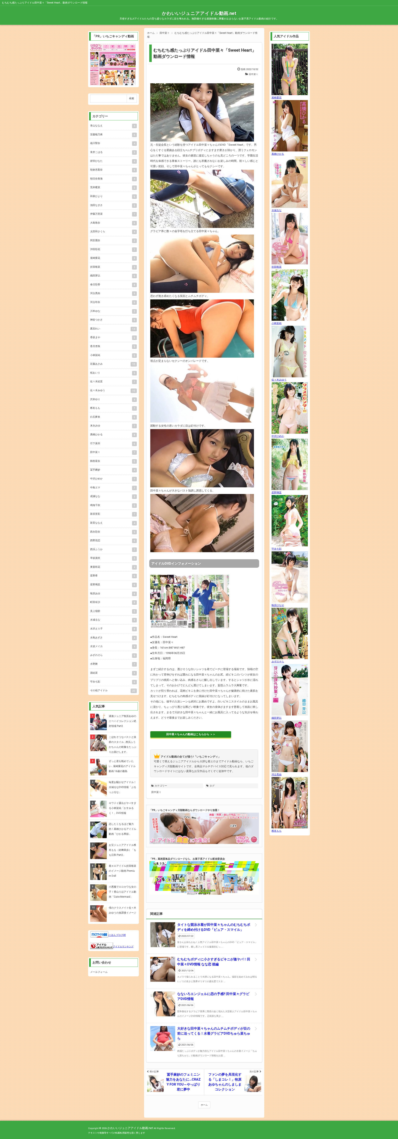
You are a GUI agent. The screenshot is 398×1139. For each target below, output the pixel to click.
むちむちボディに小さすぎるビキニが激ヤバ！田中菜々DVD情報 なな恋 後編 (213, 961)
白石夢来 (112, 417)
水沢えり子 (112, 629)
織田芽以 (112, 275)
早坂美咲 (112, 558)
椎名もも (112, 408)
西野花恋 (112, 540)
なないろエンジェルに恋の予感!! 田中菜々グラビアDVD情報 (213, 996)
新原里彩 (112, 514)
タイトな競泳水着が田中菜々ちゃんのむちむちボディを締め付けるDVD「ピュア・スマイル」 (213, 927)
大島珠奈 (112, 223)
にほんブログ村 (117, 935)
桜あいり (112, 373)
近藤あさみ (112, 364)
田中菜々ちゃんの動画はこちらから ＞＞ (190, 734)
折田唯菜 (112, 267)
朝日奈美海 (112, 178)
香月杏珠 (112, 346)
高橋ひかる (112, 434)
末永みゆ (112, 425)
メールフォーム (99, 972)
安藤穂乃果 (112, 134)
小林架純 (112, 355)
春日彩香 (112, 284)
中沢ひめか (112, 479)
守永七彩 (112, 682)
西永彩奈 (112, 532)
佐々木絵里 (112, 381)
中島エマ (112, 487)
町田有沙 (112, 602)
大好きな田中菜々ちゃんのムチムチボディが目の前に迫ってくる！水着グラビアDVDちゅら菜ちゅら (213, 1033)
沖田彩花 (112, 249)
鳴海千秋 (112, 505)
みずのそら (112, 655)
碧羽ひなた (112, 161)
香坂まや (112, 337)
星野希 (112, 575)
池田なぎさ (112, 205)
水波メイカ (112, 646)
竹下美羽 (112, 443)
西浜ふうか (112, 549)
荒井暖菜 (112, 187)
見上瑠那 (112, 611)
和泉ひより (112, 196)
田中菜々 (253, 74)
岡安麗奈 (112, 240)
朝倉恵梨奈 (112, 170)
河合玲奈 (112, 302)
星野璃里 (112, 584)
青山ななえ (112, 125)
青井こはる (112, 152)
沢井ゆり (112, 399)
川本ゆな (112, 311)
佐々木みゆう (112, 390)
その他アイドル (112, 690)
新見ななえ (112, 523)
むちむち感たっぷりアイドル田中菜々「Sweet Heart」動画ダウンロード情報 (204, 53)
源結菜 (112, 673)
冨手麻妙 (112, 470)
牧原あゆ (112, 593)
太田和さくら (112, 231)
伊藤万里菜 (112, 214)
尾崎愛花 (112, 258)
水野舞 (112, 664)
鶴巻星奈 (112, 461)
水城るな (112, 620)
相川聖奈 (112, 143)
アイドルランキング (123, 946)
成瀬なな (112, 496)
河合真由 (112, 293)
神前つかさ (112, 320)
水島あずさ (112, 637)
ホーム (204, 1105)
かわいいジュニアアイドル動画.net (199, 13)
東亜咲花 (112, 567)
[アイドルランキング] (101, 946)
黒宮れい (112, 328)
